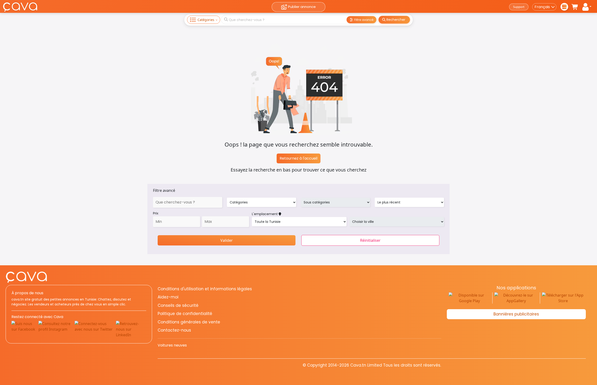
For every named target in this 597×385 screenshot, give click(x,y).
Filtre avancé (164, 190)
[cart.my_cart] (575, 7)
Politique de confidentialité (185, 313)
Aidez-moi (168, 297)
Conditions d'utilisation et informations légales (205, 289)
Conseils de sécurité (178, 305)
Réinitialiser (370, 240)
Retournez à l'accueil (298, 158)
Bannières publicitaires (516, 314)
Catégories (206, 20)
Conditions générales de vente (189, 322)
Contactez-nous (174, 330)
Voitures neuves (172, 345)
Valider (226, 240)
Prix (155, 213)
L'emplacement (265, 214)
